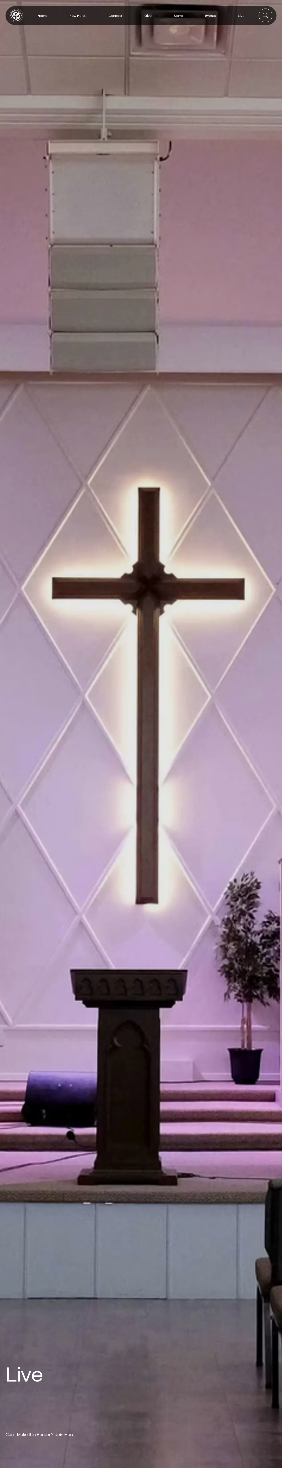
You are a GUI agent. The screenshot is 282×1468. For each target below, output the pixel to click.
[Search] (265, 15)
